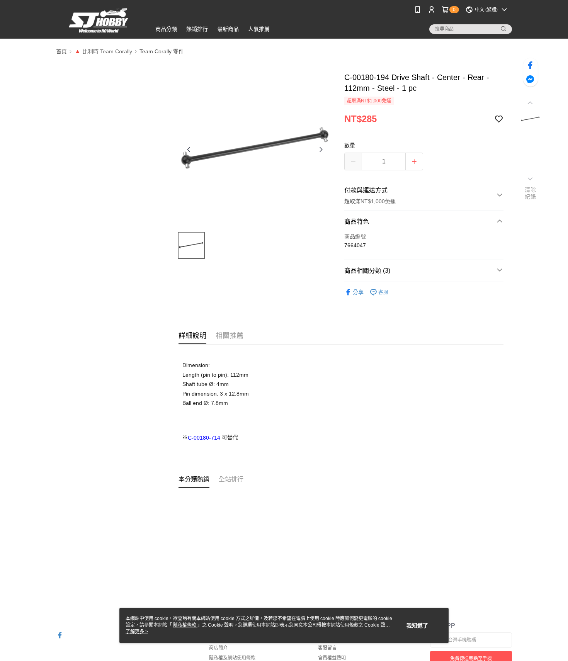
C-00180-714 (204, 438)
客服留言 (327, 648)
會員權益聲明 (332, 658)
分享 (358, 292)
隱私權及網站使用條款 (232, 658)
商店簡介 (218, 648)
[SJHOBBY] (99, 20)
